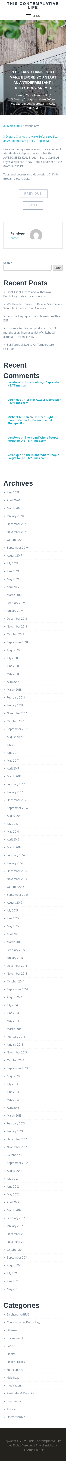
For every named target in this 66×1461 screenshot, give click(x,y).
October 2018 (15, 634)
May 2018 (13, 674)
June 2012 (13, 1186)
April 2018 (13, 681)
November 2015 (17, 879)
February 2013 (16, 1123)
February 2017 (16, 784)
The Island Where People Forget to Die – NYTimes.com (33, 439)
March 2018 (14, 689)
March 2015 (14, 942)
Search (7, 263)
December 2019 (17, 524)
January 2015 (15, 958)
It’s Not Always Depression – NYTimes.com (34, 384)
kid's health (14, 1377)
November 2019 (17, 532)
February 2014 (16, 1036)
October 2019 (15, 539)
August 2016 (14, 816)
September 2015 (17, 894)
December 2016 (17, 800)
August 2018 (14, 650)
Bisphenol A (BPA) (18, 1314)
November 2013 (17, 1052)
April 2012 (13, 1202)
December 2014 (17, 965)
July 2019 (12, 563)
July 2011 (12, 1273)
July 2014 (12, 1005)
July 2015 (12, 910)
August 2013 (14, 1076)
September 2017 (17, 729)
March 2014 (14, 1029)
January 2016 (15, 863)
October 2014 (15, 981)
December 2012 (17, 1139)
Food (10, 1346)
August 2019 (14, 555)
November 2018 (17, 626)
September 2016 (17, 808)
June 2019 (13, 571)
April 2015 (13, 934)
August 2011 (14, 1265)
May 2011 (12, 1289)
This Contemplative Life (33, 5)
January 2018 (15, 705)
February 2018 (16, 697)
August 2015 (14, 902)
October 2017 (15, 721)
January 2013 (15, 1131)
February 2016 (16, 855)
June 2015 (13, 918)
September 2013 (17, 1068)
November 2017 (17, 713)
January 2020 (15, 516)
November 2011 (16, 1241)
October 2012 (15, 1155)
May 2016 (13, 831)
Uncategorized (16, 1417)
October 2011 (15, 1249)
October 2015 (15, 887)
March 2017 (14, 776)
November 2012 (17, 1147)
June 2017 (13, 752)
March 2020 (14, 508)
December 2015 (17, 871)
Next (33, 205)
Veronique (14, 399)
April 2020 (13, 500)
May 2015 (13, 926)
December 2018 (17, 618)
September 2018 (17, 642)
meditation (14, 1385)
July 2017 (12, 745)
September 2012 (17, 1163)
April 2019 (13, 587)
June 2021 (13, 492)
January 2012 (15, 1226)
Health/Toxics (16, 1362)
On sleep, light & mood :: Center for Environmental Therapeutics (32, 420)
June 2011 (12, 1281)
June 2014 (13, 1013)
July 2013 (12, 1084)
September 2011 (17, 1257)
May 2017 (13, 760)
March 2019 (14, 595)
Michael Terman (18, 417)
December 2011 (16, 1234)
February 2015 (16, 950)
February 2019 (16, 603)
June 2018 (13, 666)
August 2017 (14, 737)
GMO (26, 178)
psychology (31, 125)
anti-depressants (21, 174)
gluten (18, 178)
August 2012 (14, 1170)
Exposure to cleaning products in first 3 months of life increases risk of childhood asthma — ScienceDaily (29, 332)
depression (40, 174)
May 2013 (13, 1099)
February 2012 (16, 1218)
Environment (15, 1338)
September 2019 (17, 547)
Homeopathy (15, 1369)
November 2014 (17, 973)
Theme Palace (34, 1450)
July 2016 (12, 823)
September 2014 (17, 989)
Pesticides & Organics (20, 1393)
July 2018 (12, 658)
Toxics (11, 1409)
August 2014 (14, 997)
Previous (33, 193)
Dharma (12, 1330)
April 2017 (13, 768)
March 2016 (14, 847)
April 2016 (13, 839)
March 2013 (14, 1115)
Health (11, 1354)
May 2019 (13, 579)
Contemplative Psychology (23, 1322)
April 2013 (13, 1107)
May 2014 (13, 1021)
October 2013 (15, 1060)
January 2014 (15, 1044)
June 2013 (13, 1092)
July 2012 (12, 1178)
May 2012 (13, 1194)
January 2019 (15, 610)
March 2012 (14, 1210)
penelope (18, 233)
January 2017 (15, 792)
